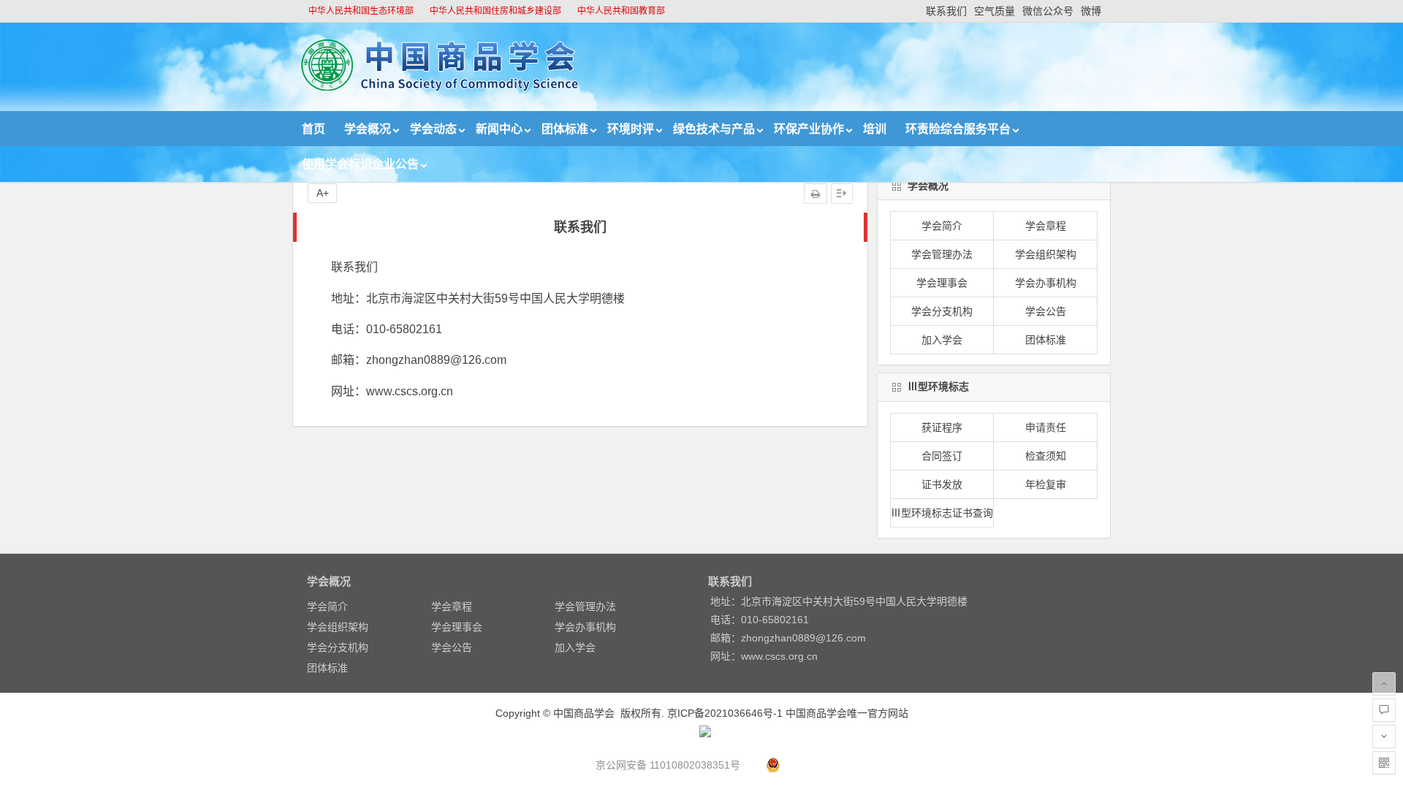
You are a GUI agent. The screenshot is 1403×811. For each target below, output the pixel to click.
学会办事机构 (1045, 283)
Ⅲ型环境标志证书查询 (942, 513)
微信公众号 (1047, 11)
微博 (1091, 11)
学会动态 (433, 129)
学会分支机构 (942, 311)
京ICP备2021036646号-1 (725, 713)
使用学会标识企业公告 (360, 164)
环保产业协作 (809, 129)
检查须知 (1045, 456)
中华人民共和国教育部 (621, 11)
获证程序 (941, 427)
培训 (874, 129)
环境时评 (630, 129)
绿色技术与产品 (714, 129)
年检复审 (1045, 484)
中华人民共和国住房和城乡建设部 (495, 11)
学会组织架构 (1045, 254)
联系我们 (946, 11)
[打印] (815, 193)
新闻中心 (499, 129)
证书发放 (941, 484)
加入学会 (941, 340)
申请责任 (1045, 427)
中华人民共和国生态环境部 (361, 11)
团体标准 (564, 129)
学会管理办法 (942, 254)
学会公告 (1045, 311)
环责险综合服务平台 (958, 129)
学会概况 (367, 129)
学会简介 (941, 226)
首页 (313, 129)
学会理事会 (941, 283)
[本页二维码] (1384, 762)
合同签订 (941, 456)
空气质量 (994, 11)
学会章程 (1045, 226)
